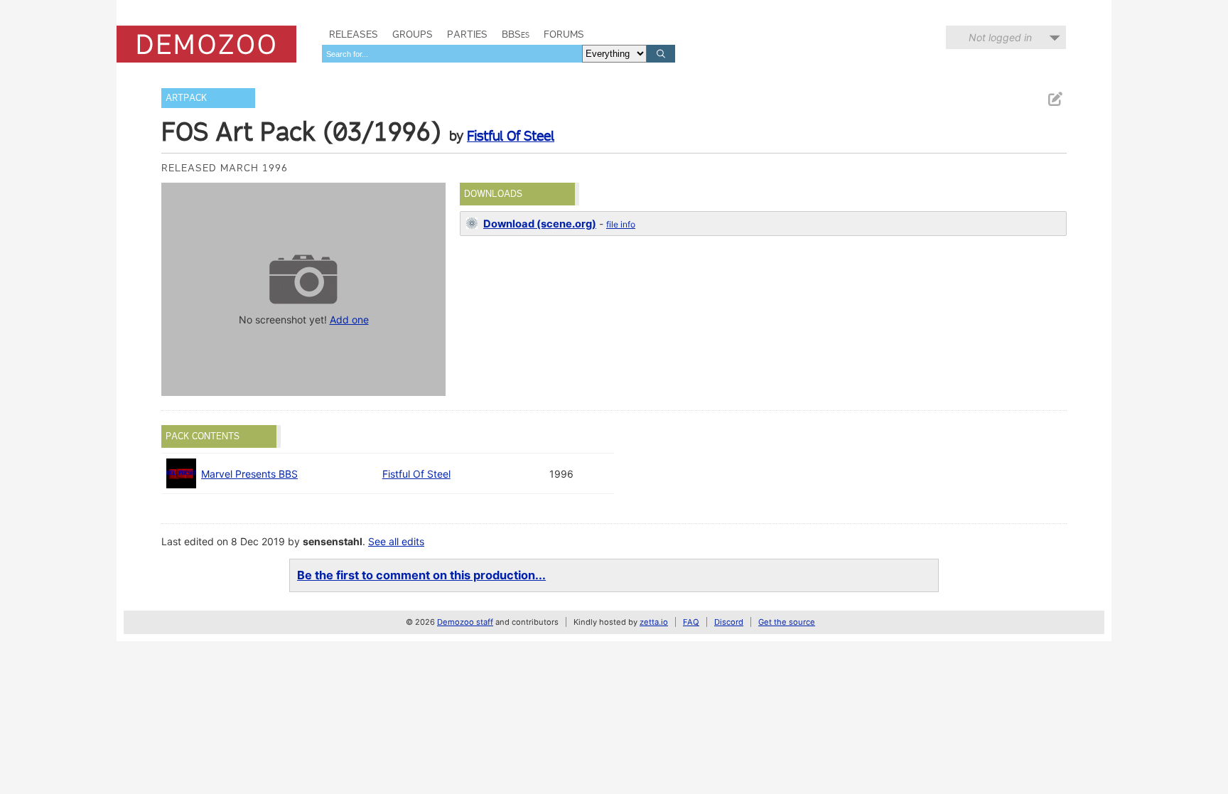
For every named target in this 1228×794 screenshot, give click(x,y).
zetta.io (654, 622)
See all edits (396, 541)
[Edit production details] (1055, 99)
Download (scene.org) (539, 224)
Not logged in (1000, 37)
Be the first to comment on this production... (421, 575)
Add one (349, 319)
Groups (412, 34)
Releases (353, 34)
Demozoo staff (465, 622)
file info (620, 224)
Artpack (186, 98)
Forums (564, 34)
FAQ (691, 622)
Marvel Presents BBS (249, 474)
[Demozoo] (206, 44)
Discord (728, 622)
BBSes (515, 34)
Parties (467, 34)
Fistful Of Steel (510, 135)
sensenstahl (332, 541)
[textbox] (452, 54)
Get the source (786, 622)
